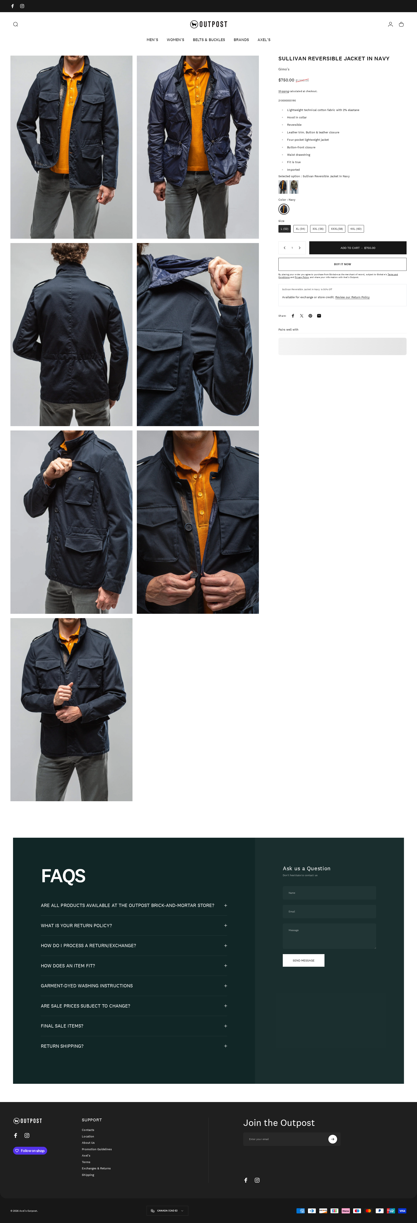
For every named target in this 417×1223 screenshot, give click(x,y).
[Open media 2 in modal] (198, 147)
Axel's (86, 1155)
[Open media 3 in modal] (71, 334)
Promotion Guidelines (97, 1149)
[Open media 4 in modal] (198, 334)
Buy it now (342, 264)
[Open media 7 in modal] (71, 709)
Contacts (88, 1130)
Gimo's (283, 69)
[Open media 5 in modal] (71, 522)
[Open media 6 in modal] (198, 522)
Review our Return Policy (352, 297)
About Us (88, 1143)
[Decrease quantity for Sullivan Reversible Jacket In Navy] (284, 248)
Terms (86, 1162)
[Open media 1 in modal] (71, 147)
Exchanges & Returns (96, 1168)
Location (88, 1136)
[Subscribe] (332, 1139)
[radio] (283, 187)
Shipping (283, 91)
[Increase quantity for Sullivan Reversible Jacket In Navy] (301, 248)
